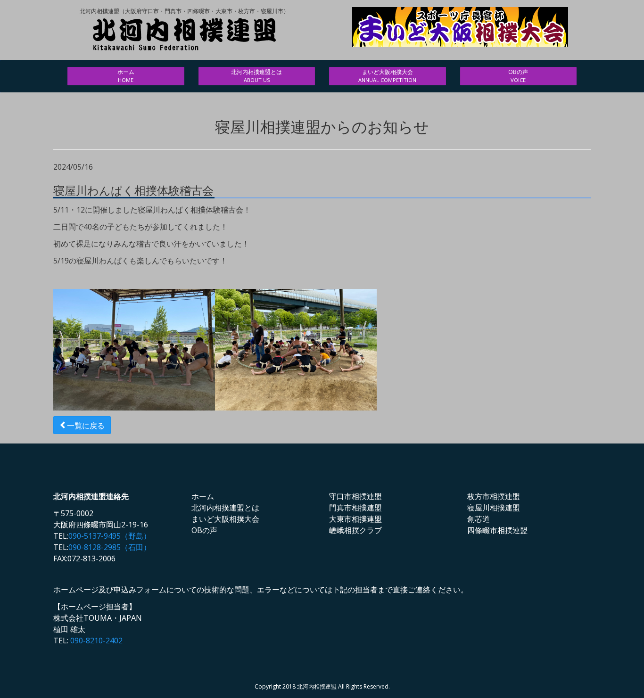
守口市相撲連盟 (355, 496)
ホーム (125, 75)
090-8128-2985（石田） (109, 547)
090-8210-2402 (96, 640)
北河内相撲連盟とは (256, 75)
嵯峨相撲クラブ (355, 530)
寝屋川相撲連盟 (493, 507)
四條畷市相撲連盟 (497, 530)
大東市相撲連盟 (355, 519)
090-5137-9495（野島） (109, 536)
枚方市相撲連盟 (493, 496)
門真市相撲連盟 (355, 507)
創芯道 (478, 519)
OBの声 (518, 75)
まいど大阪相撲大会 (387, 75)
